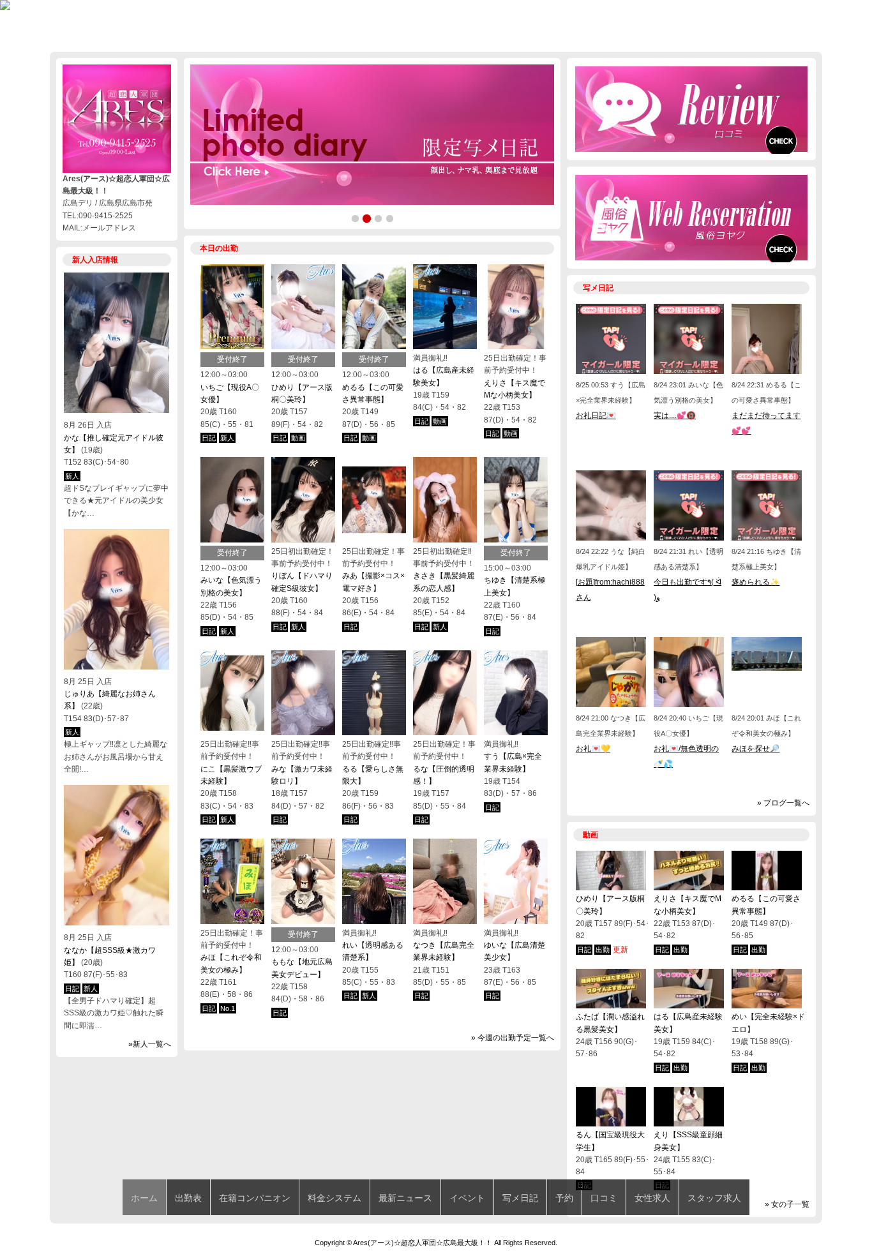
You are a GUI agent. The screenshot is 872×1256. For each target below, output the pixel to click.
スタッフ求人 (714, 1198)
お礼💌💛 (593, 748)
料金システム (334, 1198)
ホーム (144, 1198)
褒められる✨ (755, 582)
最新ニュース (405, 1198)
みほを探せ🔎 (755, 748)
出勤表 (188, 1198)
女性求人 (652, 1198)
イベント (467, 1198)
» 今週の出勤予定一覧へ (512, 1037)
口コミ (603, 1198)
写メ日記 (520, 1198)
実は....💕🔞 (675, 415)
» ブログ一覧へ (783, 802)
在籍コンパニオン (254, 1198)
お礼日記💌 (596, 415)
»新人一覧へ (149, 1044)
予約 (564, 1198)
